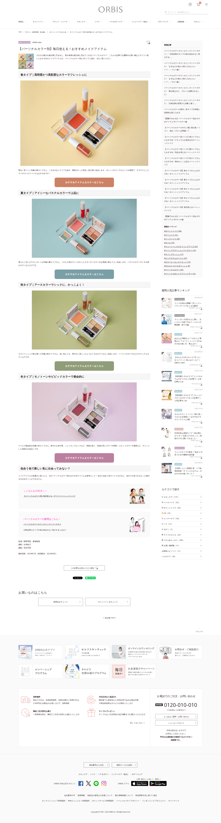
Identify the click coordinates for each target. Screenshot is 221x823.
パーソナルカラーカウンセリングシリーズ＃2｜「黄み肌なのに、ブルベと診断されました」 (182, 91)
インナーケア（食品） (140, 21)
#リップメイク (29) (172, 239)
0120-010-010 (180, 704)
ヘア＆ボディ (103, 774)
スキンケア (81, 21)
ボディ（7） (169, 529)
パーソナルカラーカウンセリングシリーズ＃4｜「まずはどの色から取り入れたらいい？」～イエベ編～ (182, 66)
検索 (166, 12)
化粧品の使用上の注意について (99, 795)
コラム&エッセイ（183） (174, 540)
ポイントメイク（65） (173, 508)
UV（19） (168, 513)
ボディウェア (163, 21)
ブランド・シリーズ (59, 21)
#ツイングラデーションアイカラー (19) (180, 250)
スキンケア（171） (171, 497)
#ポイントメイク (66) (173, 231)
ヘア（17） (168, 524)
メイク (97, 21)
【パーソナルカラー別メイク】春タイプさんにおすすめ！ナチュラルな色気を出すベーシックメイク (182, 140)
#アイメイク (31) (171, 235)
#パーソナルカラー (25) (173, 269)
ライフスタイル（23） (173, 535)
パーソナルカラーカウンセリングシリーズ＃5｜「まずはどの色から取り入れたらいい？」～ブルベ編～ (182, 78)
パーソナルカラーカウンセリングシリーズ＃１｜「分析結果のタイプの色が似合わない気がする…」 (182, 54)
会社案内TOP (69, 795)
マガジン (197, 21)
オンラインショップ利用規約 (53, 800)
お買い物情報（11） (172, 545)
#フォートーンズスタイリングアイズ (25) (181, 246)
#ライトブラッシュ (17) (173, 254)
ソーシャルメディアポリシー (127, 800)
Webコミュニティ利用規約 (79, 800)
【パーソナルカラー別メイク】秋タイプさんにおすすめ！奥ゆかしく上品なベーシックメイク (182, 161)
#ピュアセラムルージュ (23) (175, 258)
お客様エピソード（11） (172, 551)
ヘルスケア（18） (169, 556)
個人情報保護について (124, 795)
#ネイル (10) (169, 242)
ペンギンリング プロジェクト (154, 800)
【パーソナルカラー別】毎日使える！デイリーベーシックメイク (49, 496)
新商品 (20, 21)
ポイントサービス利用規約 (103, 800)
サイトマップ (173, 800)
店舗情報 (181, 21)
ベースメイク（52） (172, 502)
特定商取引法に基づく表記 (146, 795)
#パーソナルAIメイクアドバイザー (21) (180, 273)
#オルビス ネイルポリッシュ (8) (177, 266)
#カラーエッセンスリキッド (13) (177, 262)
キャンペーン (38, 21)
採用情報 (81, 795)
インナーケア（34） (172, 518)
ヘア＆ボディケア (115, 21)
